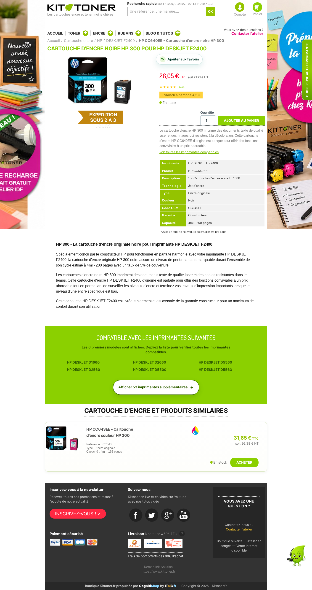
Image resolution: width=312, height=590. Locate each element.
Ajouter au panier (241, 120)
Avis (182, 87)
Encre (99, 33)
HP (99, 40)
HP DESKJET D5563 (215, 369)
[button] (239, 528)
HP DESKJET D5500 (149, 369)
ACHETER (244, 462)
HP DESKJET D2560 (83, 369)
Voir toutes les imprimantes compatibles (189, 152)
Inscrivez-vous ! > (77, 514)
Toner (74, 33)
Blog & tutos (159, 33)
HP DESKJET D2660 (149, 362)
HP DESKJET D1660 (83, 362)
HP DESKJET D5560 (215, 362)
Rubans (125, 33)
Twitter (152, 515)
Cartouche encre (78, 40)
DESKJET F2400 (120, 40)
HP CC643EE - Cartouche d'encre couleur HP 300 (109, 432)
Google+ (168, 515)
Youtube (184, 515)
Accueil (55, 33)
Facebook (136, 515)
